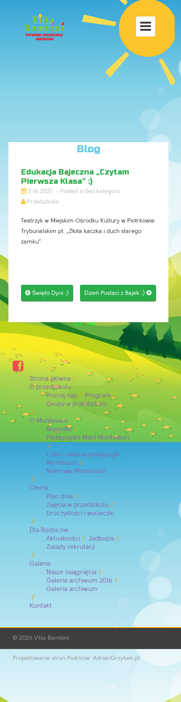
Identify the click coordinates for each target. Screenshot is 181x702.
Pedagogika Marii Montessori (87, 437)
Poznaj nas (61, 395)
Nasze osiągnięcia (71, 572)
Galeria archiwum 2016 (79, 580)
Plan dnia (59, 496)
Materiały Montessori (76, 471)
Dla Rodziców (48, 530)
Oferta (38, 488)
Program (98, 395)
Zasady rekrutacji (70, 547)
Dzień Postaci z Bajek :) (118, 293)
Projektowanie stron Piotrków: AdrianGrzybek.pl (76, 658)
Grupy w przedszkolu (76, 404)
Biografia (59, 429)
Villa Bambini (51, 638)
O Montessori (48, 420)
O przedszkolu (50, 387)
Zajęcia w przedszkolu (77, 505)
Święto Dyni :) (47, 293)
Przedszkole (43, 202)
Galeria (40, 563)
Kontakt (40, 605)
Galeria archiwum (72, 589)
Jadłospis (101, 538)
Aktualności (63, 538)
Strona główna (50, 378)
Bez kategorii (102, 191)
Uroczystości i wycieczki (80, 513)
